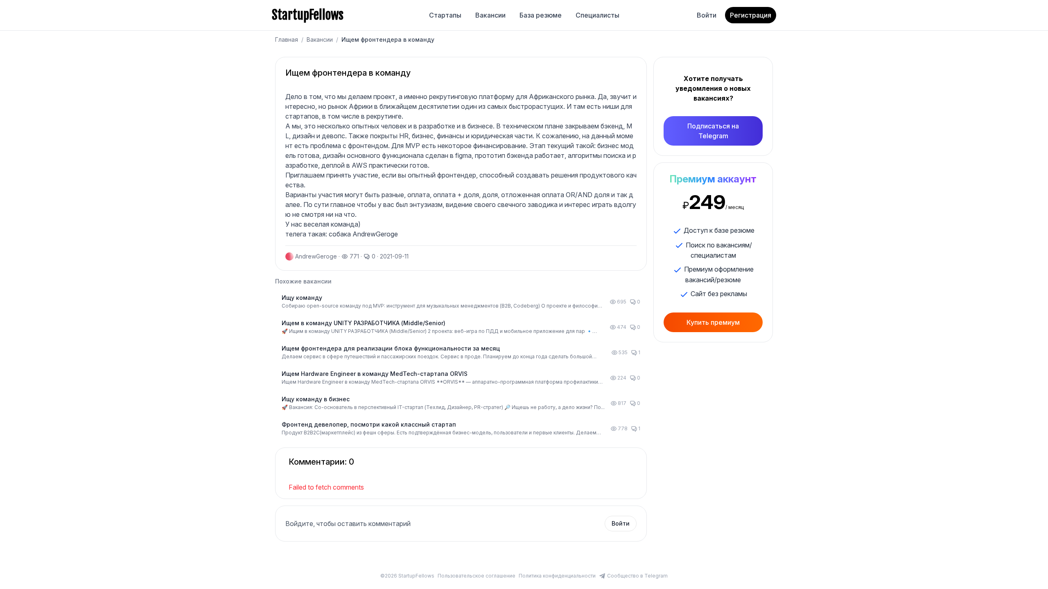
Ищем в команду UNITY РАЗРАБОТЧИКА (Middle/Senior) (363, 322)
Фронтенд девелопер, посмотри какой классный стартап (369, 424)
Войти (706, 15)
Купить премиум (713, 322)
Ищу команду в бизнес (316, 399)
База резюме (540, 15)
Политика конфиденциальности (557, 576)
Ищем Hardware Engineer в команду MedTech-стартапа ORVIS (375, 373)
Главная (286, 39)
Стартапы (445, 15)
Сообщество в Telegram (637, 576)
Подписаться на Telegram (713, 131)
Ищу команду (302, 297)
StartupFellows (307, 15)
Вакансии (490, 15)
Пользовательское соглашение (476, 576)
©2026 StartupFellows (407, 576)
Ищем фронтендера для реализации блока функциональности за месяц (391, 348)
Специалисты (597, 15)
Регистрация (750, 15)
